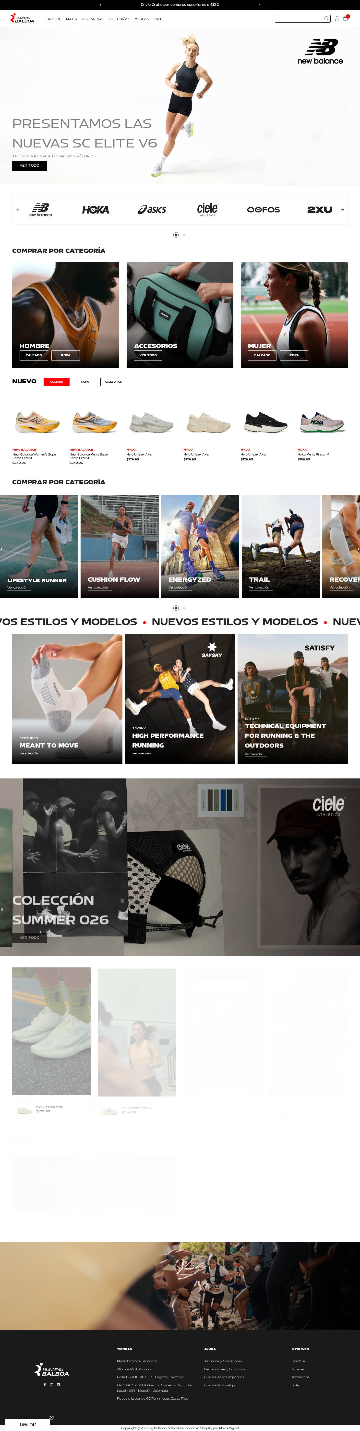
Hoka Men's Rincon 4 (313, 454)
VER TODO (29, 166)
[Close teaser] (51, 1417)
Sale (295, 1385)
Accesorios (300, 1377)
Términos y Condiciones (223, 1361)
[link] (65, 315)
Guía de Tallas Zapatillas (224, 1377)
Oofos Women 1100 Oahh (314, 1104)
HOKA (302, 449)
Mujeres (298, 1369)
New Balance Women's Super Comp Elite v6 (34, 456)
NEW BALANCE (24, 449)
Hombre (298, 1361)
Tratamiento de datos (286, 1303)
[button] (27, 1425)
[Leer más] (21, 1226)
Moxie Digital (229, 1428)
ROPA (65, 355)
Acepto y (263, 1303)
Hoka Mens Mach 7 (137, 1104)
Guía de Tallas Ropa (220, 1385)
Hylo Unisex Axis (139, 454)
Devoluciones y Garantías (224, 1369)
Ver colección (17, 587)
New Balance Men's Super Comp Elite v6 (89, 456)
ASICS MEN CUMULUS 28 (228, 1104)
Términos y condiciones (252, 1303)
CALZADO (34, 355)
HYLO (131, 449)
